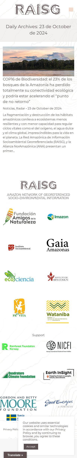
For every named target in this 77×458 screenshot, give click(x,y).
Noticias (9, 108)
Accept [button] (31, 446)
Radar (20, 108)
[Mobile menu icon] (71, 9)
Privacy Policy (11, 429)
